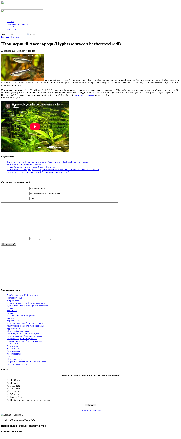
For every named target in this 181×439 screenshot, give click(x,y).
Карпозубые (13, 320)
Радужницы (12, 346)
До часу (14, 383)
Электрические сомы (17, 364)
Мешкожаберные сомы (18, 331)
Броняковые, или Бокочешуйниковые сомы (28, 305)
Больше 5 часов (17, 397)
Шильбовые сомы (15, 359)
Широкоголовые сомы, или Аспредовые (26, 361)
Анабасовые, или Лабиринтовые (22, 295)
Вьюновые (12, 310)
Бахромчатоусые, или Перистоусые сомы (26, 303)
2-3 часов (14, 391)
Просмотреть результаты (90, 410)
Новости (15, 37)
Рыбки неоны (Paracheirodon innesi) (24, 164)
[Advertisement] (22, 268)
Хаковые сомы (14, 348)
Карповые (12, 318)
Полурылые (12, 343)
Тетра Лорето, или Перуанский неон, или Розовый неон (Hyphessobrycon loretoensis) (47, 162)
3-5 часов (14, 394)
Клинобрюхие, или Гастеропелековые (25, 323)
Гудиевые (11, 313)
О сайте (10, 26)
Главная (10, 21)
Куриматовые (13, 328)
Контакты (11, 29)
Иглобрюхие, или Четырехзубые (22, 315)
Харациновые (13, 351)
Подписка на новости (17, 24)
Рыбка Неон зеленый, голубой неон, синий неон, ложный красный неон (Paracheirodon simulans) (53, 169)
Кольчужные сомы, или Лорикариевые (25, 326)
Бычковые (12, 308)
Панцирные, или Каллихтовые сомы (24, 336)
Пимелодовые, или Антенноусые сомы (26, 341)
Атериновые (13, 300)
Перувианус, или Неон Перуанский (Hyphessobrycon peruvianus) (38, 172)
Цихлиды (11, 356)
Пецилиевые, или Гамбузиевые (22, 338)
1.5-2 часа (15, 388)
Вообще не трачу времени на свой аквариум (31, 400)
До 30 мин (15, 380)
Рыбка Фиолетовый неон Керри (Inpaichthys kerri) (31, 167)
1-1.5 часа (15, 386)
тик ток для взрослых (83, 95)
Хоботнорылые (14, 354)
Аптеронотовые (14, 298)
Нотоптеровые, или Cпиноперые (23, 333)
